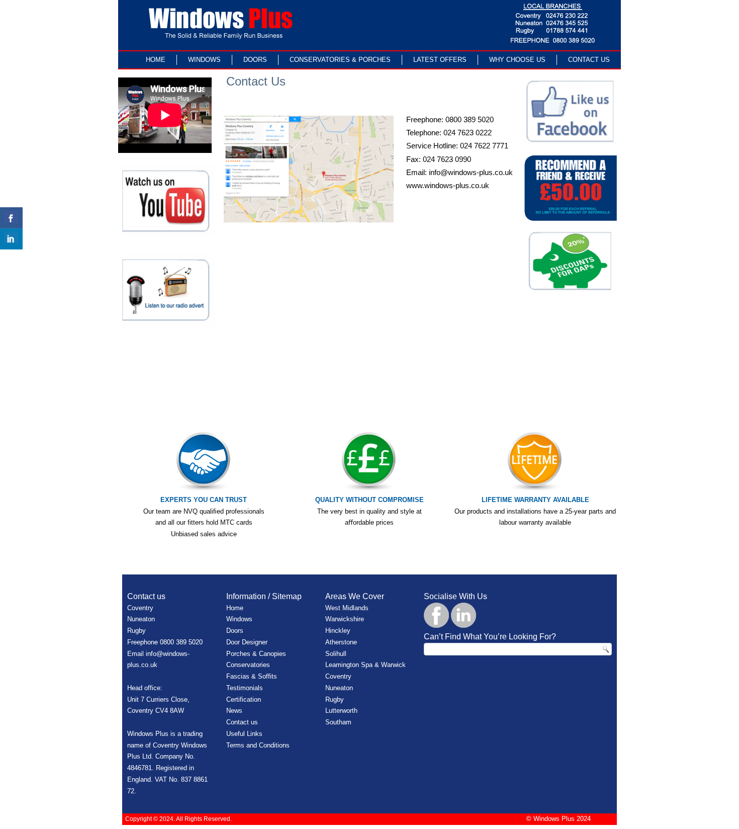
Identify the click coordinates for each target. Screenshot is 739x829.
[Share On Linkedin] (11, 239)
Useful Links (244, 733)
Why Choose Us (517, 59)
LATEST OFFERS (440, 59)
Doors (255, 59)
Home (155, 59)
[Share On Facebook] (11, 217)
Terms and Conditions (258, 745)
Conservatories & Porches (340, 59)
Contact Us (589, 59)
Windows (204, 59)
